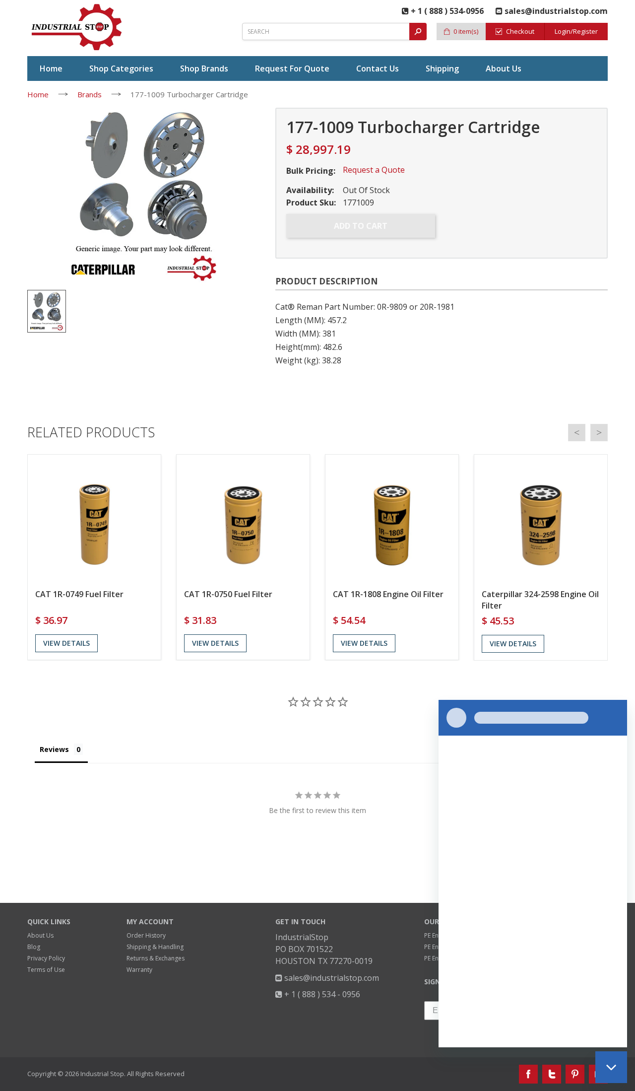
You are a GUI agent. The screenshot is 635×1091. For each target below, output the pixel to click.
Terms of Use (46, 969)
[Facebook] (528, 1074)
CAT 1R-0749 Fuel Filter (79, 594)
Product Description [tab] (326, 281)
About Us (40, 935)
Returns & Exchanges (156, 958)
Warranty (139, 969)
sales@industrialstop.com (330, 977)
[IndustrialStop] (77, 27)
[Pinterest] (575, 1074)
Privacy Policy (46, 958)
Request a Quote (374, 169)
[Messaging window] (533, 873)
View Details (66, 643)
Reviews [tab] (54, 749)
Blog (33, 947)
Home (38, 94)
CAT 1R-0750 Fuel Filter (228, 594)
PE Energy (437, 935)
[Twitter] (551, 1074)
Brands (89, 94)
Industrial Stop (102, 1073)
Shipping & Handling (155, 947)
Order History (146, 935)
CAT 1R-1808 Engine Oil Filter (388, 594)
